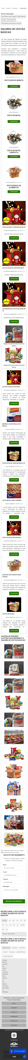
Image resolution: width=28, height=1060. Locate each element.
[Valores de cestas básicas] (14, 334)
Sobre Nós (14, 1007)
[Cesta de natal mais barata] (14, 528)
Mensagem (6, 886)
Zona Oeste (22, 947)
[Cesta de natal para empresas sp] (14, 454)
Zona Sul (5, 952)
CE (17, 925)
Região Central (6, 947)
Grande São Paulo (21, 952)
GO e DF (22, 925)
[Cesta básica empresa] (14, 703)
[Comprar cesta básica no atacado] (14, 805)
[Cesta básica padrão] (14, 685)
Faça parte (14, 1025)
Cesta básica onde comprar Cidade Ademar (13, 16)
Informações (14, 1016)
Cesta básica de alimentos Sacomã (11, 23)
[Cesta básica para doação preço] (14, 754)
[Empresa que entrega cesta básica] (14, 414)
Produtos (14, 1012)
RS (6, 925)
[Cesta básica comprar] (14, 822)
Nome (4, 865)
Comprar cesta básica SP (8, 20)
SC (3, 925)
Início (14, 1003)
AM (3, 929)
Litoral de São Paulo (7, 956)
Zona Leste (11, 952)
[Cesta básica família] (14, 668)
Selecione (4, 920)
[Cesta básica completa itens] (14, 771)
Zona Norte (14, 947)
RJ (9, 920)
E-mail (5, 872)
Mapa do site (14, 1021)
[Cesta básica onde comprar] (14, 491)
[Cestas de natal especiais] (14, 377)
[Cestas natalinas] (14, 604)
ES (17, 920)
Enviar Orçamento (14, 901)
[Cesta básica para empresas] (14, 839)
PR (24, 920)
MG (13, 920)
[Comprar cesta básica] (14, 737)
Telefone (5, 879)
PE (10, 925)
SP (21, 920)
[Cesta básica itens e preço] (14, 788)
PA (6, 929)
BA (14, 925)
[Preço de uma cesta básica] (14, 720)
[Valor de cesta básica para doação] (14, 565)
